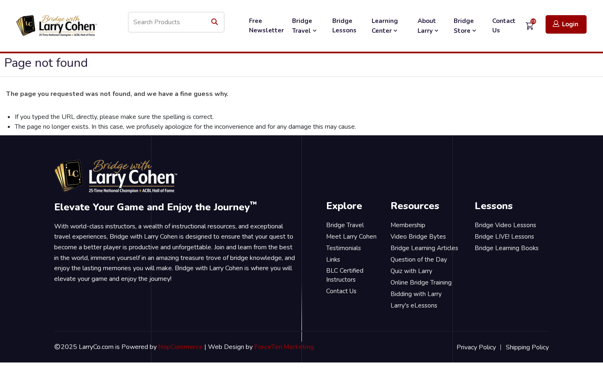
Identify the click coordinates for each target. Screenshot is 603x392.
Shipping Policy (527, 347)
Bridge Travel (302, 26)
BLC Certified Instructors (344, 275)
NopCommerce (180, 346)
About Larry (427, 26)
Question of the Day (419, 259)
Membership (408, 225)
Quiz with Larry (411, 271)
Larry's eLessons (414, 305)
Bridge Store (464, 26)
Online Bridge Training (421, 282)
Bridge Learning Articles (424, 248)
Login (570, 24)
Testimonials (343, 248)
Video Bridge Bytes (418, 236)
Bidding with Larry (416, 294)
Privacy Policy (476, 347)
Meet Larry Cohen (351, 236)
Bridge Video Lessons (505, 225)
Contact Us (504, 25)
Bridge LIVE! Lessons (504, 236)
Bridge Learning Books (507, 248)
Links (333, 259)
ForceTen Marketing (284, 346)
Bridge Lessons (344, 25)
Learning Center (385, 26)
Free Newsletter (266, 25)
